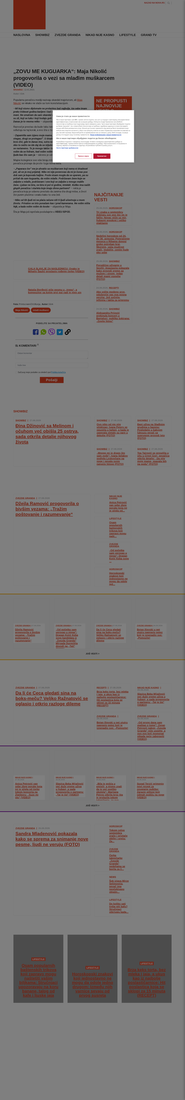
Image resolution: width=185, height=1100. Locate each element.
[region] (93, 136)
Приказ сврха (83, 156)
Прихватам (101, 156)
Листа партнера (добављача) (67, 148)
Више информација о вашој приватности (105, 135)
